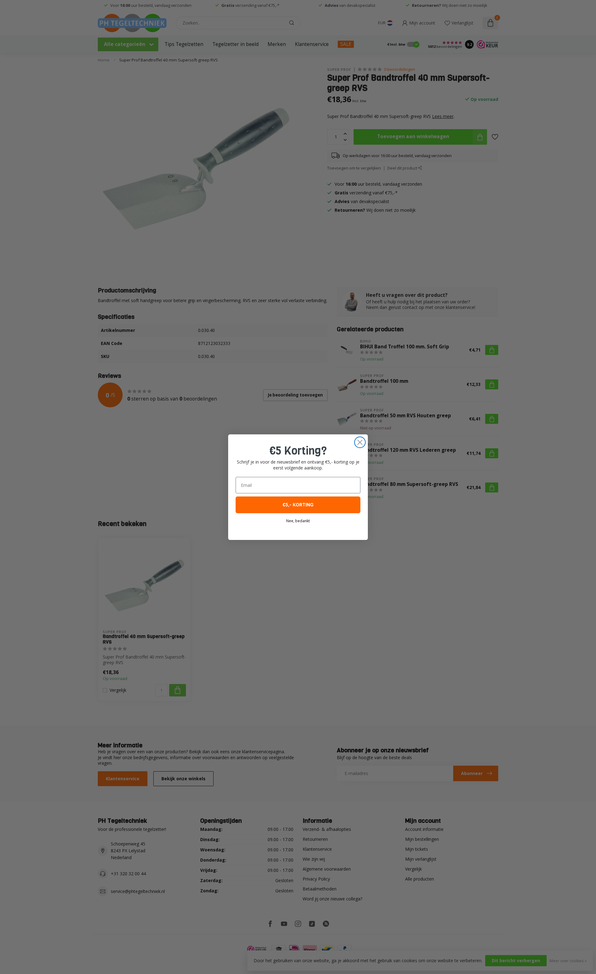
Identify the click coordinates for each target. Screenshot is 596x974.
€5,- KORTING (298, 504)
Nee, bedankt (298, 520)
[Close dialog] (359, 442)
